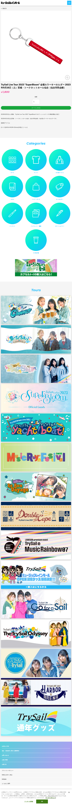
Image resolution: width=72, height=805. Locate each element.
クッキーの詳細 (28, 801)
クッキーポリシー (51, 797)
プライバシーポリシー (7, 770)
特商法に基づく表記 (7, 775)
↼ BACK (4, 8)
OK (42, 801)
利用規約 (4, 779)
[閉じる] (69, 792)
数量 (36, 97)
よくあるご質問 (6, 783)
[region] (36, 797)
